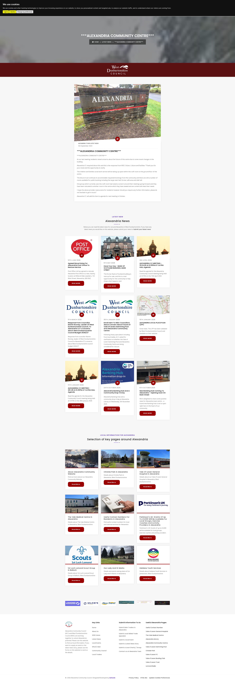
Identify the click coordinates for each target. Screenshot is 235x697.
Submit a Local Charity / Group (130, 647)
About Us (95, 631)
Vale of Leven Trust (153, 662)
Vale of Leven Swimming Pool (156, 647)
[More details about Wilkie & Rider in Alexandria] (90, 603)
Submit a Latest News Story (129, 644)
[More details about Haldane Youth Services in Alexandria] (153, 555)
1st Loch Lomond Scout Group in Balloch (81, 569)
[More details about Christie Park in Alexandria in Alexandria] (117, 459)
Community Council (99, 651)
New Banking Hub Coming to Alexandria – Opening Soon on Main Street (153, 393)
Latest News (106, 42)
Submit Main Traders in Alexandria (127, 628)
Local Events (96, 643)
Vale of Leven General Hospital (157, 631)
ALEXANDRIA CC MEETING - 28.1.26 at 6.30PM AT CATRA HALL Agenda (81, 390)
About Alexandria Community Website (81, 473)
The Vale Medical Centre (155, 635)
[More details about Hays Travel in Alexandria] (108, 603)
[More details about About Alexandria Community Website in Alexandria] (81, 459)
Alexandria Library (152, 639)
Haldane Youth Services (150, 568)
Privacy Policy (134, 678)
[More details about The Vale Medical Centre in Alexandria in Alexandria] (81, 504)
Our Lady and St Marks (114, 568)
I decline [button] (12, 12)
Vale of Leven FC (152, 654)
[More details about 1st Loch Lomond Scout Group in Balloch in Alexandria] (81, 555)
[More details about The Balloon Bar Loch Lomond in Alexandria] (162, 603)
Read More (76, 283)
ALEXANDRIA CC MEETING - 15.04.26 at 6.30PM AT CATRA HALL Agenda (152, 265)
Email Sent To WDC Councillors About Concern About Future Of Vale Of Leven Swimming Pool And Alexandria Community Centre (117, 327)
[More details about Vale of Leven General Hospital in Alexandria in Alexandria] (153, 459)
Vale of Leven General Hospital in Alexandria (150, 473)
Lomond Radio (151, 666)
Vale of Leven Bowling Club (155, 658)
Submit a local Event (126, 640)
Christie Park (150, 651)
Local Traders (97, 654)
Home (96, 42)
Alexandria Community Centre (157, 643)
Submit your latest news (142, 229)
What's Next (96, 647)
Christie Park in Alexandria (116, 472)
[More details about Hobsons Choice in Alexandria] (126, 602)
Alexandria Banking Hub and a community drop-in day (117, 392)
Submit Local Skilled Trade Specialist (128, 635)
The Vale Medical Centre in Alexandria (80, 518)
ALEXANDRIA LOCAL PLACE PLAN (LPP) (152, 324)
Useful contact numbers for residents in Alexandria (117, 518)
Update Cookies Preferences (159, 678)
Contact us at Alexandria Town (130, 651)
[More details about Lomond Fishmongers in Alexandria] (72, 603)
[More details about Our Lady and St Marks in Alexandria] (117, 555)
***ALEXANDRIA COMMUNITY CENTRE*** (129, 42)
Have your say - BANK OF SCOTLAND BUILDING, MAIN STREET (115, 268)
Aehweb (112, 678)
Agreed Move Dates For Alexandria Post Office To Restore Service (78, 265)
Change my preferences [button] (24, 12)
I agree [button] (6, 12)
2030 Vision (96, 635)
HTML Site (143, 678)
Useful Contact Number (154, 627)
